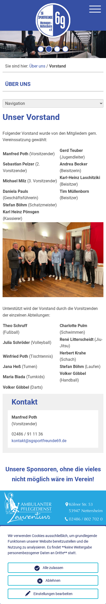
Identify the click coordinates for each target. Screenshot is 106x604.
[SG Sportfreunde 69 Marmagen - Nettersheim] (53, 21)
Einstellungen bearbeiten (53, 594)
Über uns (37, 66)
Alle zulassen (53, 568)
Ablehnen (53, 580)
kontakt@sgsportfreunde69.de (39, 440)
